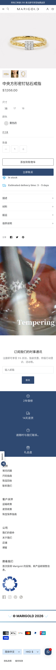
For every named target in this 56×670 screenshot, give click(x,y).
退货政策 (7, 509)
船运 (4, 215)
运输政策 (7, 504)
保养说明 (7, 223)
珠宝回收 (7, 480)
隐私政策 (8, 661)
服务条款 (19, 661)
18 (23, 108)
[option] (28, 40)
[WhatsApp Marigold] (21, 597)
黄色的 (13, 122)
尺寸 (4, 102)
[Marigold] (28, 9)
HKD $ (29, 651)
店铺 (4, 542)
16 (6, 108)
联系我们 (7, 485)
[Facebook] (4, 597)
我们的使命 (8, 532)
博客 (4, 547)
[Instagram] (9, 597)
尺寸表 (5, 132)
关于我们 (7, 537)
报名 (28, 380)
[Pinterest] (15, 597)
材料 (4, 206)
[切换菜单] (3, 9)
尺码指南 (7, 475)
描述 (4, 198)
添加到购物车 (28, 162)
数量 (4, 142)
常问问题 (7, 470)
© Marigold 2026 (28, 616)
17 (14, 108)
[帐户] (46, 9)
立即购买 (28, 172)
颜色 (4, 116)
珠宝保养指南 (9, 514)
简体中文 (9, 651)
